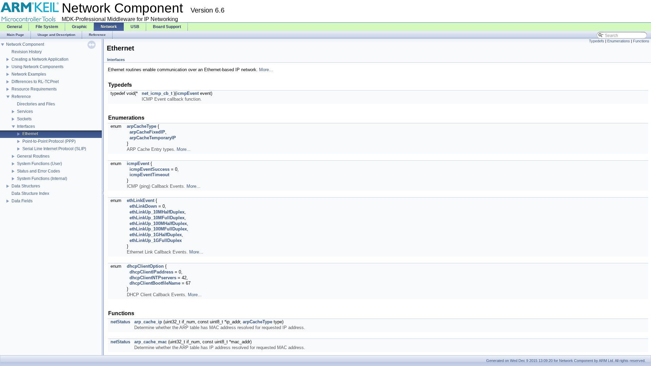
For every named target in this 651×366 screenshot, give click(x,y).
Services (25, 111)
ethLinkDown (143, 206)
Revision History (27, 51)
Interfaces (26, 126)
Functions (641, 41)
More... (266, 69)
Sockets (24, 119)
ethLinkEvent (140, 200)
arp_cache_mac (150, 341)
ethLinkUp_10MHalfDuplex (157, 212)
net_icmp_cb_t (157, 93)
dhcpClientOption (145, 266)
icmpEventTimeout (149, 174)
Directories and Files (36, 104)
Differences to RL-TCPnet (35, 81)
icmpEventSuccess (150, 169)
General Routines (33, 156)
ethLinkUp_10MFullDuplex (157, 217)
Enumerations (618, 41)
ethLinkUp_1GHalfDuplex (156, 234)
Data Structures (26, 186)
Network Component (25, 44)
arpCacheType (141, 126)
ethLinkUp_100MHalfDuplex (158, 223)
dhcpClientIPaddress (151, 271)
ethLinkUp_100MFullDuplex (158, 228)
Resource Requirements (34, 89)
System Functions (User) (39, 163)
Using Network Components (37, 66)
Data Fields (22, 201)
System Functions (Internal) (42, 178)
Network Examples (29, 74)
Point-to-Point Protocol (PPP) (49, 141)
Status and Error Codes (38, 171)
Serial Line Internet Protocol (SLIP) (54, 148)
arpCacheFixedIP (147, 132)
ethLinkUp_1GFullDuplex (156, 240)
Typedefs (596, 41)
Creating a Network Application (40, 59)
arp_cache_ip (148, 321)
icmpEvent (187, 93)
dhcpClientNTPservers (153, 277)
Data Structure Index (30, 193)
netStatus (120, 321)
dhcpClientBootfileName (155, 283)
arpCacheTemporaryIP (153, 137)
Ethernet (30, 133)
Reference (21, 96)
